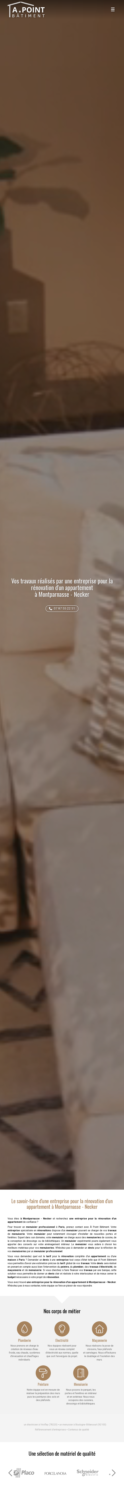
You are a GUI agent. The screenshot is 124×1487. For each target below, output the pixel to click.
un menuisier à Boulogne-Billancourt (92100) (82, 1424)
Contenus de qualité (78, 1429)
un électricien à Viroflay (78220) (40, 1424)
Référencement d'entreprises (50, 1429)
